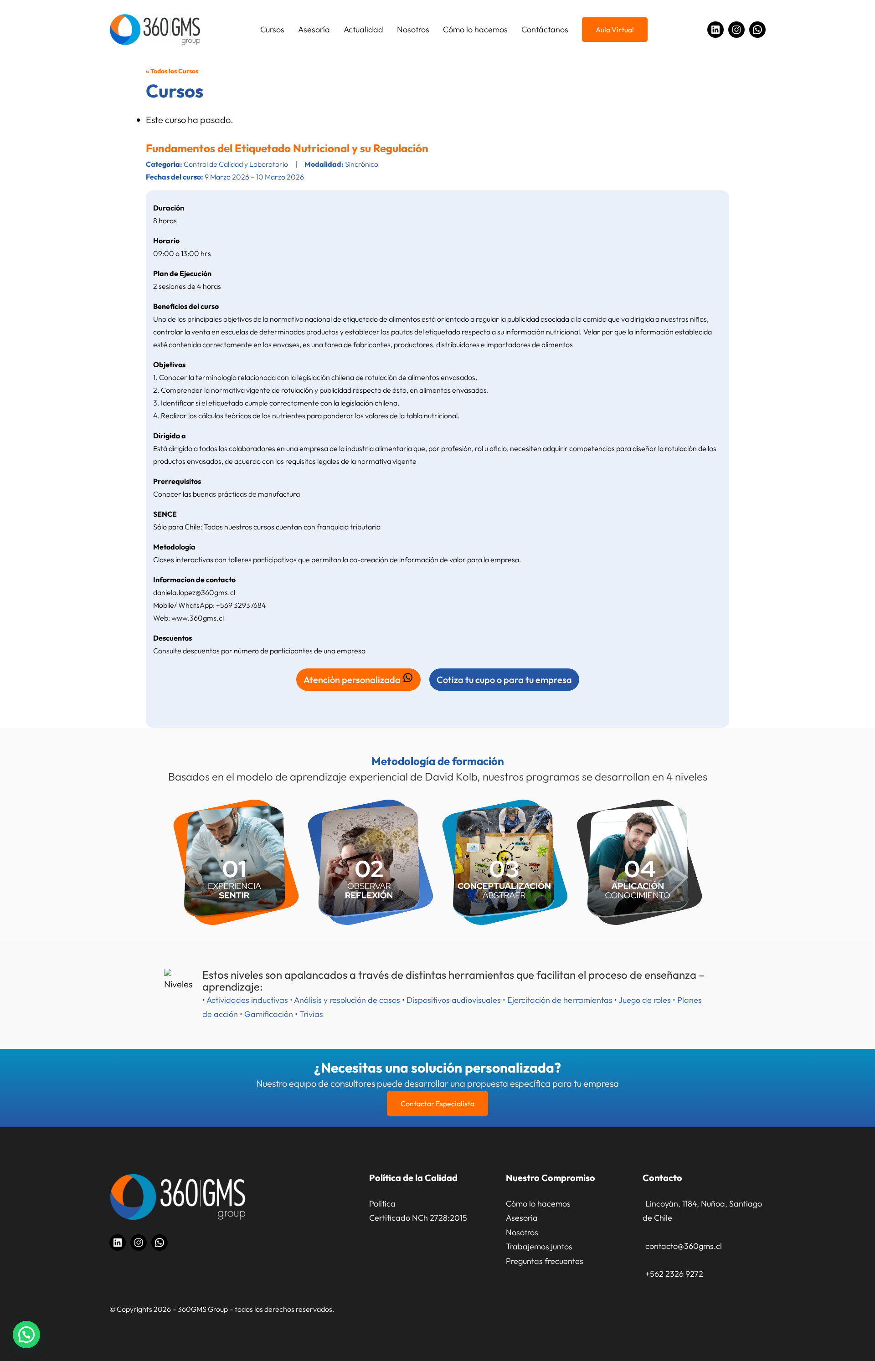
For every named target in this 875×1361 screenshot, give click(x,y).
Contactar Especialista (437, 1103)
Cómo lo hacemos (538, 1203)
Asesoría (522, 1217)
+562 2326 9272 (674, 1274)
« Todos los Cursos (172, 71)
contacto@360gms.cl (683, 1246)
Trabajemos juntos (539, 1246)
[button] (26, 1334)
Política (382, 1203)
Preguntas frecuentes (544, 1261)
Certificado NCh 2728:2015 (418, 1217)
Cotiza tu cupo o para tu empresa (504, 679)
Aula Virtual (615, 29)
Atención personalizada (353, 679)
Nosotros (522, 1232)
